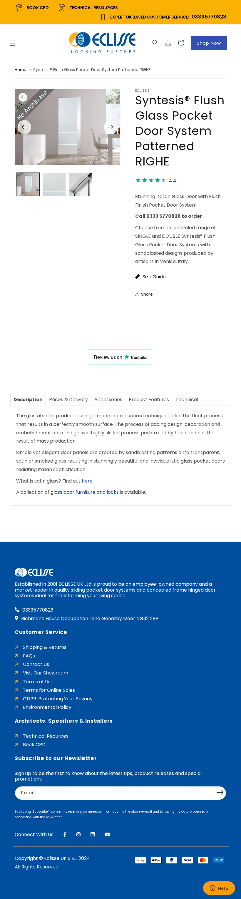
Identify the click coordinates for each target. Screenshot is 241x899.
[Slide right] (111, 127)
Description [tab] (28, 399)
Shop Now (209, 43)
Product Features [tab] (149, 399)
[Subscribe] (219, 792)
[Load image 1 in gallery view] (28, 184)
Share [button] (147, 294)
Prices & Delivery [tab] (68, 399)
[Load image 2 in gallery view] (54, 184)
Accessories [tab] (108, 399)
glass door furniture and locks (85, 492)
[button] (12, 43)
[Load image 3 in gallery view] (80, 184)
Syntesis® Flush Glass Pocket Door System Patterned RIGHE (92, 70)
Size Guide (153, 276)
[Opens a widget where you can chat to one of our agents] (219, 888)
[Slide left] (24, 127)
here (87, 481)
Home (20, 70)
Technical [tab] (186, 399)
